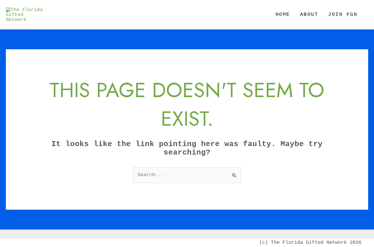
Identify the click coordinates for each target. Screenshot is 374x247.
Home (283, 14)
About (309, 14)
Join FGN (342, 14)
